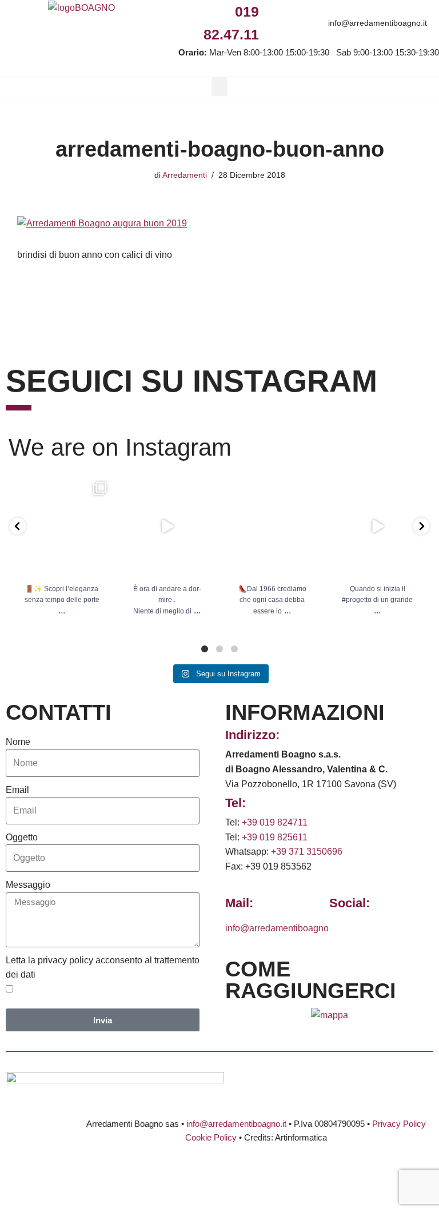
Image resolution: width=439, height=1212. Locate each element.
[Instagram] (297, 11)
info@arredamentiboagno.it (377, 22)
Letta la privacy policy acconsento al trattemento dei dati (102, 967)
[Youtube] (349, 11)
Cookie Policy (211, 1137)
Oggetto (22, 837)
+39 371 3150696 (306, 851)
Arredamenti (184, 175)
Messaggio (28, 885)
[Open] (62, 526)
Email (17, 790)
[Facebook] (272, 11)
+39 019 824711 (275, 822)
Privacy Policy (399, 1124)
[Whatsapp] (323, 11)
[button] (219, 86)
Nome (18, 742)
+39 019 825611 (275, 837)
